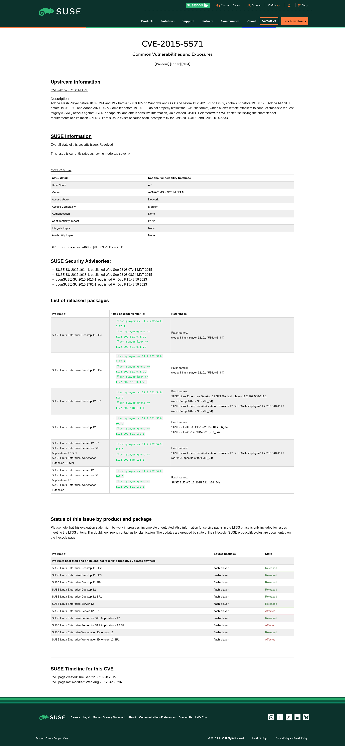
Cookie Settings (259, 738)
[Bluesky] (306, 717)
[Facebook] (280, 717)
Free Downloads (295, 21)
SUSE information (71, 136)
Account (256, 5)
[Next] (185, 64)
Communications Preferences (157, 717)
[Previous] (162, 64)
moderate (111, 153)
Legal (86, 717)
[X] (289, 717)
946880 (86, 247)
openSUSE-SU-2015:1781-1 (76, 284)
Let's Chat (201, 717)
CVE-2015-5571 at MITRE (69, 90)
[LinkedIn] (297, 717)
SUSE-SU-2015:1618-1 (72, 274)
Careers (75, 717)
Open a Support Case (57, 738)
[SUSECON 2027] (198, 5)
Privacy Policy (282, 738)
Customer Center (230, 5)
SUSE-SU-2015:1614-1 (72, 269)
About (132, 717)
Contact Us (269, 21)
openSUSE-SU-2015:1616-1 (76, 279)
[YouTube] (271, 717)
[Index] (175, 64)
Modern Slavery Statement (109, 717)
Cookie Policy (300, 738)
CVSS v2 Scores (61, 170)
